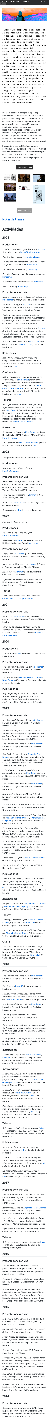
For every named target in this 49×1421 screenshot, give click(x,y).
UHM (19, 510)
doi (3, 887)
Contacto (26, 1)
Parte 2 (14, 438)
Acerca (18, 1)
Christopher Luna (14, 999)
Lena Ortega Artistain (29, 442)
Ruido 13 (19, 986)
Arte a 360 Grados (33, 1054)
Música (4, 1)
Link (15, 366)
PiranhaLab (29, 922)
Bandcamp (34, 257)
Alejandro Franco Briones (30, 677)
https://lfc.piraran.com (30, 252)
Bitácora (12, 1)
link (22, 1150)
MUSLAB (20, 388)
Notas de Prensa (13, 219)
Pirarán (41, 249)
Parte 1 (5, 438)
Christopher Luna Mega (13, 598)
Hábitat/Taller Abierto (23, 421)
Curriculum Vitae (24, 167)
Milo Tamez (7, 299)
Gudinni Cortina (25, 344)
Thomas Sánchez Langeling (16, 906)
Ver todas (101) (24, 210)
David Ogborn (8, 680)
